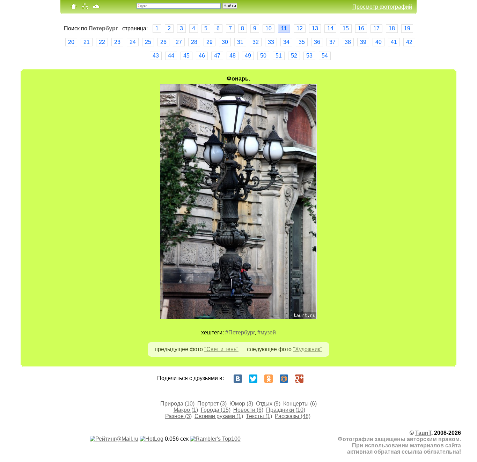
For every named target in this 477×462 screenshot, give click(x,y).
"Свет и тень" (221, 349)
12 (299, 28)
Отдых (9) (268, 404)
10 (268, 28)
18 (392, 28)
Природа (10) (177, 404)
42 (409, 42)
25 (148, 42)
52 (294, 56)
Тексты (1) (259, 416)
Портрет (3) (212, 404)
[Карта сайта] (84, 8)
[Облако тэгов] (96, 8)
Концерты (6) (300, 404)
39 (363, 42)
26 (163, 42)
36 (317, 42)
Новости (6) (248, 410)
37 (332, 42)
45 (186, 56)
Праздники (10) (285, 410)
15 (346, 28)
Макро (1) (186, 410)
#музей (266, 332)
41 (394, 42)
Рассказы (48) (292, 416)
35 (302, 42)
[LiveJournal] (314, 378)
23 (117, 42)
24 (133, 42)
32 (255, 42)
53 (309, 56)
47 (217, 56)
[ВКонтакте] (238, 378)
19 (407, 28)
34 (286, 42)
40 (378, 42)
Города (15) (215, 410)
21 (86, 42)
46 (202, 56)
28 (194, 42)
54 (325, 56)
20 (71, 42)
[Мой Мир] (284, 378)
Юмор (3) (241, 404)
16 (361, 28)
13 (315, 28)
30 (225, 42)
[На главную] (73, 8)
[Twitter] (253, 378)
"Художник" (307, 349)
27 (179, 42)
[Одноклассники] (268, 378)
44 (171, 56)
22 (102, 42)
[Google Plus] (299, 378)
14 (330, 28)
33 (271, 42)
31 (240, 42)
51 (279, 56)
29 (209, 42)
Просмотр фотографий (382, 7)
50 (263, 56)
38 (348, 42)
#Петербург (240, 332)
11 (284, 28)
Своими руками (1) (219, 416)
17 (376, 28)
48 (232, 56)
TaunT (423, 433)
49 (248, 56)
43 (156, 56)
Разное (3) (178, 416)
